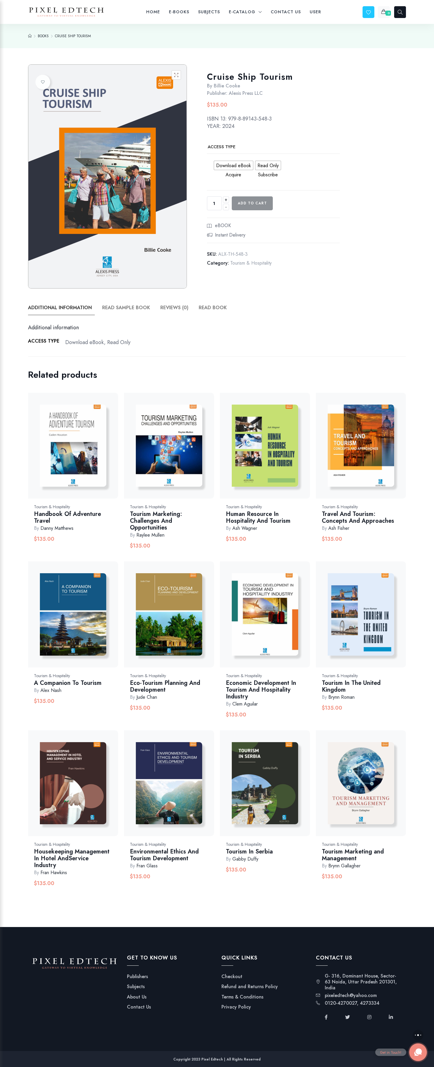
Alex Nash (50, 690)
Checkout (231, 976)
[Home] (30, 36)
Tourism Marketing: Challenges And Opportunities (156, 521)
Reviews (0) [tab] (174, 307)
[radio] (233, 165)
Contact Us (139, 1007)
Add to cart (252, 203)
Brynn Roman (341, 697)
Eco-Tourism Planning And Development (165, 686)
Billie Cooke (227, 85)
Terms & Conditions (242, 997)
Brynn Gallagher (344, 865)
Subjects (136, 986)
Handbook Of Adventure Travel (67, 517)
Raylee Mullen (150, 535)
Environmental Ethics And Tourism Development (164, 855)
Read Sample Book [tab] (126, 307)
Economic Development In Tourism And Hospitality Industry (261, 690)
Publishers (137, 976)
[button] (176, 75)
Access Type (221, 147)
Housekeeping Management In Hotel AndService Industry (72, 858)
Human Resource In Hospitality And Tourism (258, 517)
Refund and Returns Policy (249, 986)
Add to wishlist (42, 82)
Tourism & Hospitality (251, 263)
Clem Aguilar (245, 704)
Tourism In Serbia (249, 851)
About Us (136, 997)
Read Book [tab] (213, 307)
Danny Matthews (57, 528)
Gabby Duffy (245, 859)
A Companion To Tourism (68, 683)
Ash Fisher (338, 528)
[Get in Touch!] (418, 1052)
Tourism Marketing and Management (353, 855)
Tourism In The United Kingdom (351, 686)
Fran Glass (147, 865)
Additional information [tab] (60, 307)
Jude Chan (146, 697)
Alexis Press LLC (246, 93)
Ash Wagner (244, 528)
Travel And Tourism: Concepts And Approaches (358, 517)
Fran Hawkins (53, 872)
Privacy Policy (236, 1007)
